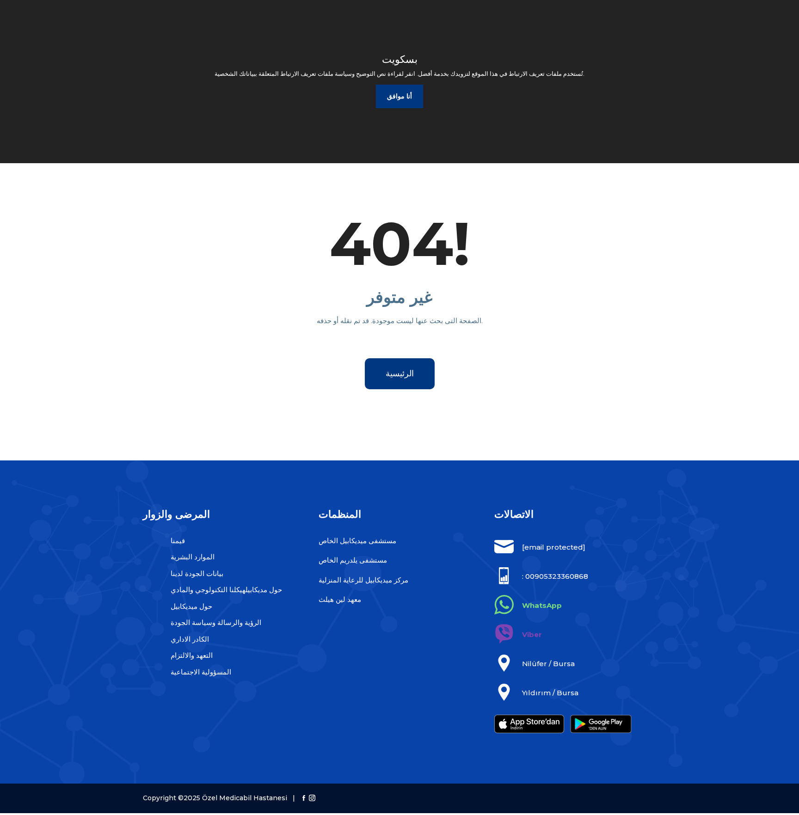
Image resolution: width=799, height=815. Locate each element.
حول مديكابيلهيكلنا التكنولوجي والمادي (226, 589)
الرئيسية (400, 373)
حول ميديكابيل (191, 606)
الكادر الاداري (190, 639)
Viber (532, 634)
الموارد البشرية (193, 556)
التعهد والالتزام (192, 655)
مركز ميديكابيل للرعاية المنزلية (363, 580)
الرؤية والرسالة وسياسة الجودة (216, 622)
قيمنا (178, 540)
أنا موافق (399, 96)
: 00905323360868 (555, 576)
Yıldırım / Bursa (550, 692)
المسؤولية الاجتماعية (201, 672)
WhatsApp (542, 605)
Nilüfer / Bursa (548, 663)
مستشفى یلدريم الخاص (353, 560)
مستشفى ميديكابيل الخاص (357, 540)
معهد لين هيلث (340, 599)
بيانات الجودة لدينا (197, 573)
